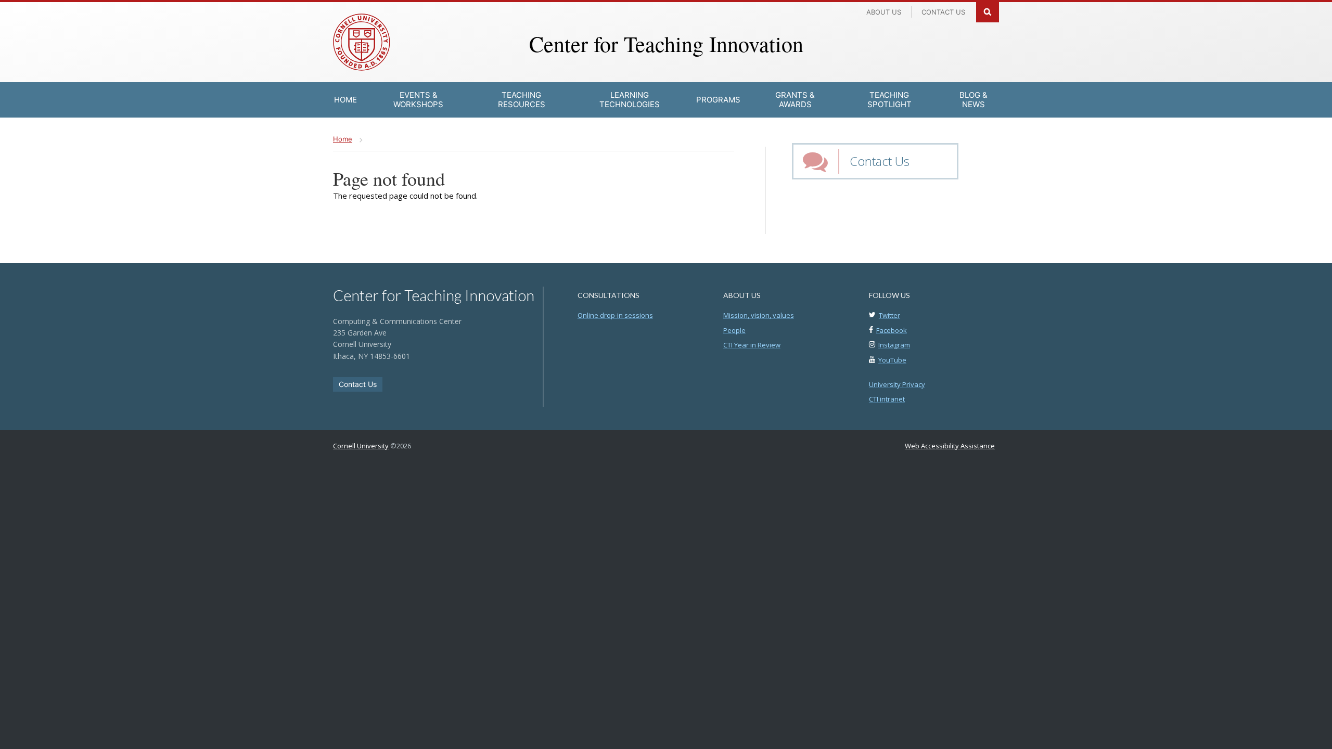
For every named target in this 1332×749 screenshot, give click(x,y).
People (734, 330)
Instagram (894, 345)
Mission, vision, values (758, 315)
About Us (883, 12)
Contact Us (880, 161)
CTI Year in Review (751, 345)
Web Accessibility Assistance (950, 445)
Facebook (891, 330)
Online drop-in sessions (615, 315)
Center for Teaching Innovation (666, 43)
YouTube (892, 360)
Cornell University (361, 445)
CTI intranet (887, 399)
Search (987, 11)
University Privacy (897, 384)
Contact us (943, 12)
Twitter (889, 315)
